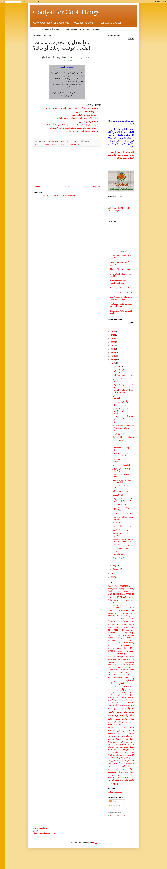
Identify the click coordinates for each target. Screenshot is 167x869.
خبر (122, 733)
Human (116, 608)
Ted (109, 625)
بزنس (132, 705)
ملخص (114, 775)
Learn (127, 610)
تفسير (110, 722)
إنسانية (131, 689)
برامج (127, 705)
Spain (120, 621)
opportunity (129, 662)
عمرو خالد (111, 761)
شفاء (80, 144)
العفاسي (118, 700)
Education (113, 600)
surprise (131, 672)
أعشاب (115, 683)
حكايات (125, 727)
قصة (132, 763)
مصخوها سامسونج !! (120, 504)
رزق (123, 739)
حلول (119, 731)
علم (116, 758)
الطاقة (124, 697)
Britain (118, 591)
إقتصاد (116, 689)
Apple (131, 586)
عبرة (110, 755)
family (131, 643)
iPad (132, 648)
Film (125, 603)
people (119, 665)
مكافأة (132, 772)
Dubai (131, 597)
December (117, 366)
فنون (109, 763)
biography (126, 630)
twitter (126, 677)
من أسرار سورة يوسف (121, 402)
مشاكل (118, 769)
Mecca (122, 613)
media (120, 659)
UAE (113, 625)
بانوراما (114, 705)
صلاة (109, 747)
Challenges (113, 594)
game (132, 646)
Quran (116, 618)
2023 (113, 338)
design (120, 638)
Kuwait (121, 610)
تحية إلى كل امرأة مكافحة (122, 513)
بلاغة (109, 708)
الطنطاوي (131, 697)
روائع (110, 741)
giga (109, 648)
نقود (109, 780)
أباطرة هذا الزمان (119, 557)
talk (114, 675)
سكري (122, 742)
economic (130, 640)
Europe (118, 603)
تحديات (129, 708)
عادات (126, 752)
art (120, 630)
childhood (116, 635)
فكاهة (132, 761)
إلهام (123, 689)
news (120, 662)
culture (110, 638)
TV (133, 621)
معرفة (131, 769)
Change (130, 594)
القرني (124, 700)
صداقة (126, 744)
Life (113, 561)
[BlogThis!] (81, 141)
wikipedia (115, 681)
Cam (126, 591)
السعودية (111, 697)
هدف (117, 780)
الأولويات (119, 695)
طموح (121, 752)
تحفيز (111, 711)
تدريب (119, 712)
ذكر (109, 739)
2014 (113, 356)
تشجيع (131, 712)
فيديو (113, 763)
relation (131, 667)
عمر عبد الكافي (129, 758)
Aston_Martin (112, 589)
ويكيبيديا (131, 780)
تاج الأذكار (116, 523)
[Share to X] (83, 141)
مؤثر (132, 766)
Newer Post (38, 187)
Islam (132, 608)
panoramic (112, 665)
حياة (131, 730)
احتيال (124, 692)
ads (132, 627)
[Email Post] (75, 141)
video (132, 677)
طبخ (127, 749)
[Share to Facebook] (86, 141)
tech (127, 675)
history (125, 648)
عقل (128, 755)
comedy (131, 635)
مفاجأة (120, 772)
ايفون (110, 705)
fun (121, 645)
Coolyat (121, 597)
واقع (121, 780)
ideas (120, 651)
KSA (116, 610)
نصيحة (126, 777)
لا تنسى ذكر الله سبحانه (121, 441)
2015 (113, 353)
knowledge (117, 656)
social (114, 672)
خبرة (125, 733)
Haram (125, 605)
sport (120, 672)
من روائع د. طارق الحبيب (121, 526)
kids (109, 656)
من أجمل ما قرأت (119, 405)
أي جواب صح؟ (117, 554)
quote (125, 667)
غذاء (117, 761)
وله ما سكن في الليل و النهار (84, 115)
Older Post (96, 187)
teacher (118, 675)
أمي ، (119, 686)
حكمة (111, 730)
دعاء (128, 736)
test (109, 677)
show (132, 670)
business (111, 633)
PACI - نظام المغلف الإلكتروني (121, 288)
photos (131, 665)
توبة (130, 722)
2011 (113, 573)
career (120, 633)
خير (132, 733)
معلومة (42, 144)
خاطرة (110, 733)
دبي (109, 736)
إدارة (127, 686)
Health (131, 605)
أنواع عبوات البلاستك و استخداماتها (81, 131)
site (109, 672)
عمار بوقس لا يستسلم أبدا (122, 491)
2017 (113, 345)
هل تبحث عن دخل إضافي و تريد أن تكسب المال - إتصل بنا (81, 29)
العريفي (110, 700)
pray (109, 667)
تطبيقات (111, 715)
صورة (126, 747)
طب (71, 144)
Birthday (121, 589)
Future (131, 603)
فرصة (127, 761)
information (129, 651)
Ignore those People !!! (121, 465)
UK (117, 625)
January (116, 569)
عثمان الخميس (117, 755)
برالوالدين (121, 705)
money (131, 659)
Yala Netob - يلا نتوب (120, 545)
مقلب (126, 772)
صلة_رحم (115, 747)
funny (126, 646)
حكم (132, 727)
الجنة (126, 695)
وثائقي (126, 780)
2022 (113, 342)
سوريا (127, 742)
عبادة (131, 752)
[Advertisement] (67, 166)
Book (110, 591)
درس (123, 736)
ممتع (120, 775)
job (133, 654)
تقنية (114, 722)
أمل (115, 686)
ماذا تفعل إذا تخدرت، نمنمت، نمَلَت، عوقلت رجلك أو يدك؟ (71, 125)
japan (128, 654)
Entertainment (129, 600)
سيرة (132, 742)
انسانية (131, 702)
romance (117, 670)
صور (121, 747)
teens (132, 675)
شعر (109, 744)
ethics (120, 643)
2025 (113, 331)
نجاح (115, 777)
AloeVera (115, 586)
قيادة (117, 766)
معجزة (125, 769)
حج (120, 724)
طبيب (60, 144)
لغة (128, 766)
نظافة (132, 777)
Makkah (111, 613)
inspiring (121, 653)
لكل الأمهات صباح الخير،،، (122, 375)
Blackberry (130, 589)
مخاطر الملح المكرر (87, 121)
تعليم (110, 719)
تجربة (121, 708)
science (123, 670)
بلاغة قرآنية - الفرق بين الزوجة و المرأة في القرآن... (121, 411)
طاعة (110, 749)
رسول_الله (130, 739)
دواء (132, 736)
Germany (111, 605)
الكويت (131, 700)
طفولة (115, 752)
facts (126, 643)
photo (126, 665)
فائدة (47, 144)
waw (109, 681)
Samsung (112, 621)
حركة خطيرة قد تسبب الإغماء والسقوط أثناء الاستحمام (73, 128)
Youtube (129, 624)
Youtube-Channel (114, 627)
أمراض (110, 686)
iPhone (111, 651)
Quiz (109, 618)
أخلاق (130, 680)
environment (112, 643)
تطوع (117, 715)
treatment (119, 677)
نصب (120, 777)
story (125, 672)
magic (132, 656)
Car (132, 591)
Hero (109, 608)
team (123, 675)
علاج (55, 144)
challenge (129, 632)
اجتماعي (118, 692)
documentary (112, 640)
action (126, 627)
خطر (129, 733)
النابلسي (124, 702)
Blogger (95, 843)
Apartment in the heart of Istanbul (67, 195)
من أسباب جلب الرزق (120, 530)
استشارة (111, 695)
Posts (113, 801)
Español (111, 603)
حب (116, 724)
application (113, 630)
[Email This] (79, 141)
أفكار (121, 683)
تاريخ (115, 708)
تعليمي (117, 719)
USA (121, 625)
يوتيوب (115, 783)
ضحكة (131, 747)
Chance (123, 594)
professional (117, 667)
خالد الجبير (116, 733)
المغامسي (117, 702)
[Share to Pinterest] (88, 141)
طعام (110, 752)
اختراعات (131, 692)
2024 (113, 335)
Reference (130, 618)
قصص (110, 766)
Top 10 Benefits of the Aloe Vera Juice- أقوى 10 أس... (123, 428)
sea (128, 670)
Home (33, 29)
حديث (124, 724)
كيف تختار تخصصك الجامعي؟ (121, 292)
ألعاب (127, 683)
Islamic (111, 610)
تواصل (125, 721)
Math (116, 613)
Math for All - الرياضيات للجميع (121, 269)
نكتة (113, 780)
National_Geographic (126, 616)
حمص (125, 731)
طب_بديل (66, 144)
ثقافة (110, 724)
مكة (109, 775)
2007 (113, 577)
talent (110, 675)
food (109, 646)
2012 (113, 363)
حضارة (110, 727)
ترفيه (125, 712)
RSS (122, 618)
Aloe (109, 586)
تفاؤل (131, 719)
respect (110, 670)
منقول (131, 775)
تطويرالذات (127, 715)
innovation (111, 654)
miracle (125, 659)
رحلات (113, 739)
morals (111, 662)
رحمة (118, 739)
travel (114, 677)
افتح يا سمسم (117, 495)
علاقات (111, 757)
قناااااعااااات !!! (117, 422)
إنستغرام (111, 692)
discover (130, 638)
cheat (110, 635)
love (126, 656)
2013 (113, 360)
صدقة (132, 744)
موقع (110, 777)
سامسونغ (116, 742)
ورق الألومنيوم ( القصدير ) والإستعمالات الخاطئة (76, 118)
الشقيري (118, 697)
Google (118, 605)
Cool (110, 597)
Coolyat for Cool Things (66, 11)
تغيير (124, 718)
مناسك (125, 775)
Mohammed (129, 613)
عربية (124, 755)
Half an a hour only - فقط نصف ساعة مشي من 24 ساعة (71, 108)
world (125, 681)
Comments (115, 805)
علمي (51, 144)
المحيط (110, 702)
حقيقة (118, 727)
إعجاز (132, 686)
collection (124, 635)
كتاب (123, 766)
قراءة (128, 763)
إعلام (109, 689)
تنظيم (119, 722)
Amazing (124, 586)
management (112, 659)
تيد (133, 722)
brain (132, 630)
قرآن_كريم (120, 763)
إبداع (123, 686)
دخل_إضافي (116, 736)
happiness (117, 648)
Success (127, 621)
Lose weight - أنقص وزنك (85, 111)
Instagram (124, 608)
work (120, 681)
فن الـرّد (115, 444)
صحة (75, 144)
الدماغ (132, 695)
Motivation (113, 616)
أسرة (110, 683)
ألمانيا (132, 683)
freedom (116, 646)
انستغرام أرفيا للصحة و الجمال (49, 29)
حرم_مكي (131, 724)
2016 (113, 349)
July (115, 566)
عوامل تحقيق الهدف (119, 434)
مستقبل (111, 769)
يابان (109, 783)
